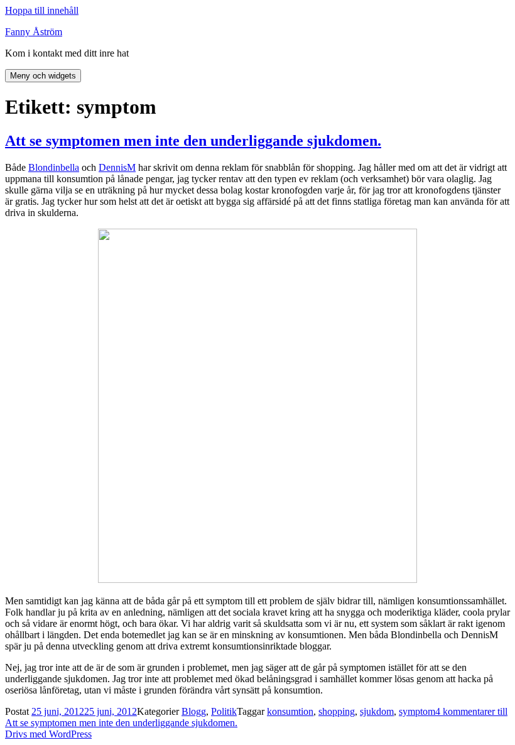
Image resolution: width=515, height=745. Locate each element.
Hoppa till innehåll (42, 10)
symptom (417, 711)
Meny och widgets (43, 75)
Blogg (194, 711)
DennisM (117, 167)
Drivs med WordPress (48, 734)
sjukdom (377, 711)
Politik (224, 711)
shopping (336, 711)
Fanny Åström (33, 31)
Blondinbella (53, 167)
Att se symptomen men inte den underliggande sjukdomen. (193, 141)
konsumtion (290, 711)
